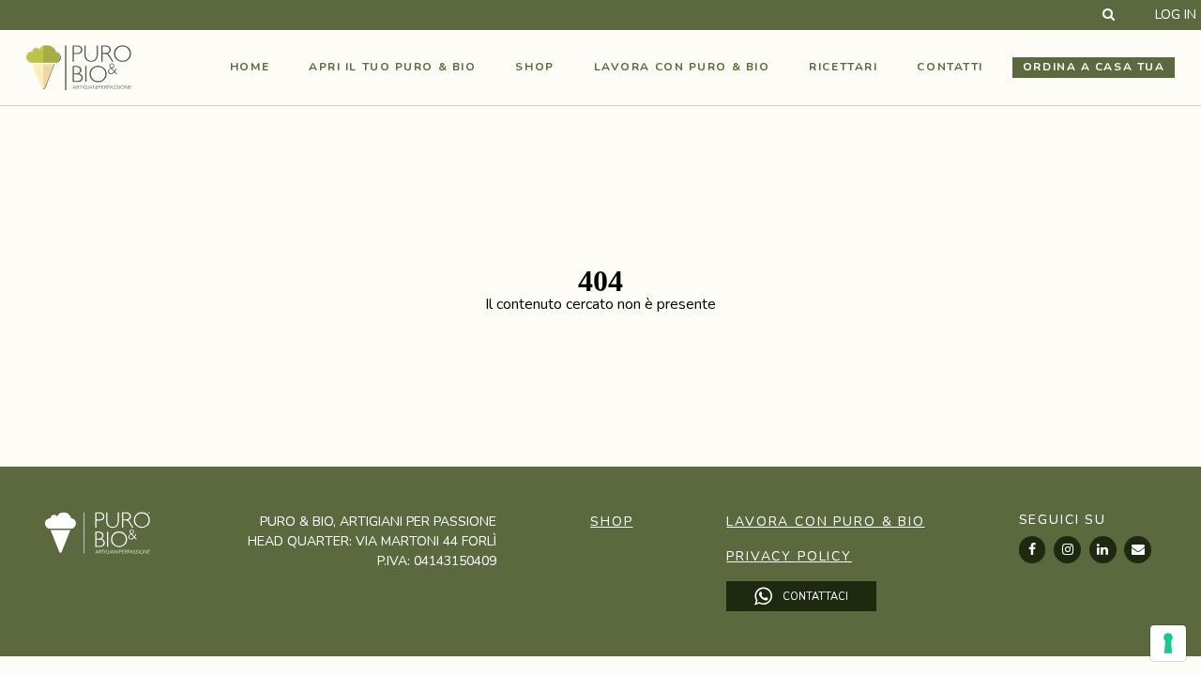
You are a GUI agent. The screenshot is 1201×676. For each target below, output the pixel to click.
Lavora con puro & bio (682, 66)
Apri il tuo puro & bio (392, 66)
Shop (534, 66)
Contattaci (814, 596)
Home (249, 66)
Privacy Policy (788, 556)
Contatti (949, 66)
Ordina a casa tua (1094, 66)
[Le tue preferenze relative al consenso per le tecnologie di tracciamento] (1168, 643)
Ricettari (843, 66)
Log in (1175, 15)
